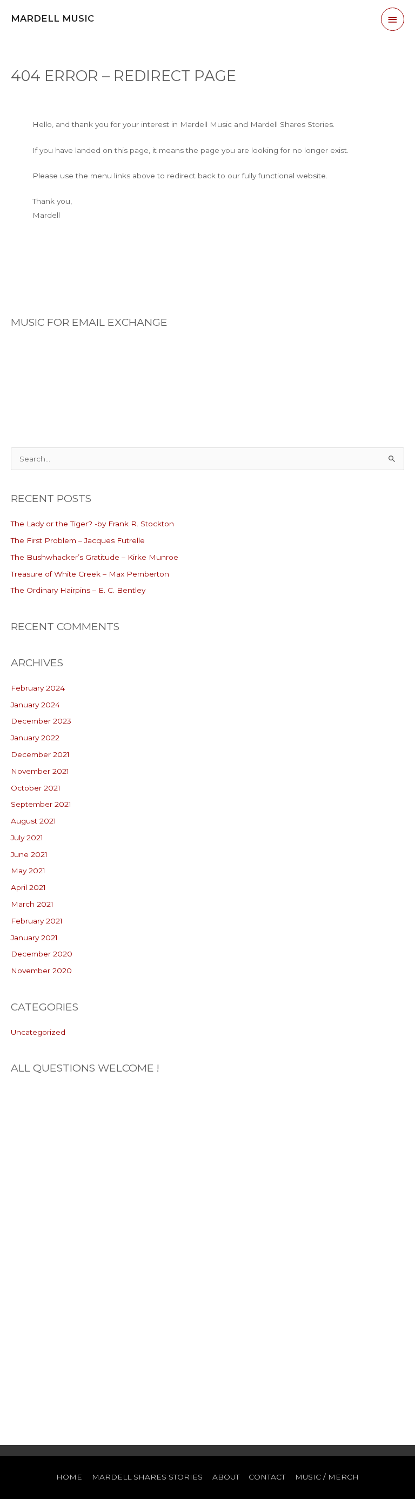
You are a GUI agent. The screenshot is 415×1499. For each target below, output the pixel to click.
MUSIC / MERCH (327, 1477)
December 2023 (41, 721)
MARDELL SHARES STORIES (147, 1477)
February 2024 (38, 688)
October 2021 (36, 788)
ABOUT (225, 1477)
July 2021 (27, 837)
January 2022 (35, 737)
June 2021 (29, 854)
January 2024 (35, 704)
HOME (69, 1477)
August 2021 (33, 821)
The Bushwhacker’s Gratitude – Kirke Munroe (94, 557)
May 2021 (28, 870)
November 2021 (40, 771)
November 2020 (41, 970)
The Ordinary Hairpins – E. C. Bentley (78, 590)
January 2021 (34, 937)
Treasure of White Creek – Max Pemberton (90, 574)
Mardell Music (52, 18)
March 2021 (32, 904)
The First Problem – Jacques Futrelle (78, 540)
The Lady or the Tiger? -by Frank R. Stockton (92, 523)
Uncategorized (38, 1032)
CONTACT (267, 1477)
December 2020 (41, 953)
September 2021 (41, 804)
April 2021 (28, 887)
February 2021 (37, 920)
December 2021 (40, 754)
